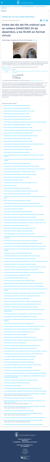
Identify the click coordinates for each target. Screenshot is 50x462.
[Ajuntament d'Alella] (25, 4)
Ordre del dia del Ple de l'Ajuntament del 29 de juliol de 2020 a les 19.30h (23, 413)
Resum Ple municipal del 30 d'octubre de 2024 (16, 225)
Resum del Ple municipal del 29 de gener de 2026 (17, 124)
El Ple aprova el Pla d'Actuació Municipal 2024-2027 (18, 253)
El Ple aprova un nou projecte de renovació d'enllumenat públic (21, 191)
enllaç (35, 40)
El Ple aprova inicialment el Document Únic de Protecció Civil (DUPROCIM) (24, 286)
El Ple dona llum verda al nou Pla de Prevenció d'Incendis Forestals (22, 203)
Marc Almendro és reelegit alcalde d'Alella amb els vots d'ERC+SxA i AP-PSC (24, 293)
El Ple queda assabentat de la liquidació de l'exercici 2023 (19, 233)
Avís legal (25, 450)
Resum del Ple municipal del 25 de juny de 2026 (16, 105)
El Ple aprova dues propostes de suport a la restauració (18, 398)
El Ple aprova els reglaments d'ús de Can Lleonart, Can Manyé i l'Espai (22, 301)
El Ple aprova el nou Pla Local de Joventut (15, 342)
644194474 (34, 442)
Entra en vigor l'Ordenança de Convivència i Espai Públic (19, 362)
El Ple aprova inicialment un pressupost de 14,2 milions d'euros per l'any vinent (25, 267)
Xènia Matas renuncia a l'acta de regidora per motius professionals (22, 329)
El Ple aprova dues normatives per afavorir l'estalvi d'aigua (19, 258)
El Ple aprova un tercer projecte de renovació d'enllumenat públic (21, 166)
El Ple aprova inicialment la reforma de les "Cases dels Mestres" (21, 380)
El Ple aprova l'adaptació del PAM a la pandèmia (17, 382)
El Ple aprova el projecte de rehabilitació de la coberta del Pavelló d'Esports (24, 220)
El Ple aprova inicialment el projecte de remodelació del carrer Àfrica (22, 304)
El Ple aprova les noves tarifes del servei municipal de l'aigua (20, 174)
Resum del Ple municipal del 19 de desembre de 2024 (18, 211)
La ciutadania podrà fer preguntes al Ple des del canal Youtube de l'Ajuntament (25, 391)
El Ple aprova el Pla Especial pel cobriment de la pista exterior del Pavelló (23, 206)
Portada (3, 6)
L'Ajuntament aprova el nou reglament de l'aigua (17, 275)
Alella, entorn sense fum (10, 185)
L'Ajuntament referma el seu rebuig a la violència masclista (20, 264)
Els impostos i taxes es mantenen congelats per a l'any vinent (20, 316)
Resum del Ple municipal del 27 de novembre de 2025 (18, 133)
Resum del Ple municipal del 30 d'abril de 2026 (16, 113)
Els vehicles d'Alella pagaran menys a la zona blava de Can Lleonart (22, 345)
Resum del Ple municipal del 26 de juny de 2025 (16, 152)
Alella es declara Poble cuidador (12, 385)
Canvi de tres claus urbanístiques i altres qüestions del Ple (19, 280)
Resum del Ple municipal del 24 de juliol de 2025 (17, 146)
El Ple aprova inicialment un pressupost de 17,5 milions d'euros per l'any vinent (25, 222)
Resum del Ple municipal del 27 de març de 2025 (17, 188)
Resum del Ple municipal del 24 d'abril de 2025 (16, 177)
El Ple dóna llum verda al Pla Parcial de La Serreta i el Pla (19, 331)
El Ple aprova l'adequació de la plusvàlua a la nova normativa (20, 348)
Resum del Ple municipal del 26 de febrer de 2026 (17, 119)
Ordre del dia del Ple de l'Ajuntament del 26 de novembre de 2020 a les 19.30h (25, 393)
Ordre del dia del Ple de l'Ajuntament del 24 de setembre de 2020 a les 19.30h (24, 406)
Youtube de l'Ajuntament (36, 80)
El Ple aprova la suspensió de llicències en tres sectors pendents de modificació (25, 373)
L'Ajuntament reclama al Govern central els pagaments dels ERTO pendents (24, 417)
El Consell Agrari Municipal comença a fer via (16, 278)
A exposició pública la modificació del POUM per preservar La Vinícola (22, 130)
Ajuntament (8, 6)
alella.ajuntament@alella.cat (24, 445)
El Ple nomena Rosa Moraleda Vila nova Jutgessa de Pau (19, 323)
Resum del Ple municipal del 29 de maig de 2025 (17, 163)
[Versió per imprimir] (46, 20)
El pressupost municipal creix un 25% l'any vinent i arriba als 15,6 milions (23, 353)
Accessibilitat (25, 452)
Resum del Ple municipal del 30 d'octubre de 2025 (17, 138)
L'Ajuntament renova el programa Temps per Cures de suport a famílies (23, 243)
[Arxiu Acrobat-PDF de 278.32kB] (6, 69)
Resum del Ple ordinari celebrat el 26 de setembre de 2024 (19, 228)
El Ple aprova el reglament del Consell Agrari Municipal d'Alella (21, 307)
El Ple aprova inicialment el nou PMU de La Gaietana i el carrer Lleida (22, 364)
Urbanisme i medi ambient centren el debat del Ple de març (20, 337)
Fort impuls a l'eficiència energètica (13, 209)
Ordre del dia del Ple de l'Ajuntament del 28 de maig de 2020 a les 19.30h (23, 424)
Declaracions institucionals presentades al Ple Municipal (19, 111)
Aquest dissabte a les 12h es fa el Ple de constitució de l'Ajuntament (22, 295)
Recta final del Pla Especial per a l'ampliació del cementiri (19, 171)
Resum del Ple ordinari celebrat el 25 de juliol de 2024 (18, 231)
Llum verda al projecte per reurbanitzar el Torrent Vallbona (20, 356)
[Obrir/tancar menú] (25, 11)
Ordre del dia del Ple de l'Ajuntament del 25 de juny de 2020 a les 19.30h (23, 420)
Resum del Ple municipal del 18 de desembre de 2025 (18, 127)
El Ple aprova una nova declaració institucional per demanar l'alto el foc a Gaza (25, 246)
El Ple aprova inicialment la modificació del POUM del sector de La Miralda (24, 214)
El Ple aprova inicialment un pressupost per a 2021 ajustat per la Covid (22, 388)
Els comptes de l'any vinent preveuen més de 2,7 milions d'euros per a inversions (25, 351)
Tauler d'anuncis (16, 6)
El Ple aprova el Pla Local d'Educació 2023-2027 (16, 298)
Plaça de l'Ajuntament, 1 (24, 439)
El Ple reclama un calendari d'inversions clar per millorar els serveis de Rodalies (25, 122)
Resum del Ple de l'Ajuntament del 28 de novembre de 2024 (20, 217)
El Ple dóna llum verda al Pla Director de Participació (18, 367)
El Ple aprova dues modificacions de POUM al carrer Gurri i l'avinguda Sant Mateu (26, 261)
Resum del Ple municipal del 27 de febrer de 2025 (17, 193)
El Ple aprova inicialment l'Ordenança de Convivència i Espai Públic (22, 370)
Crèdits (25, 449)
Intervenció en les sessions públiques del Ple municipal (18, 410)
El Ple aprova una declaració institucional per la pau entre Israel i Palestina (24, 272)
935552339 (17, 442)
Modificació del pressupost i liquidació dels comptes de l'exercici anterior (23, 283)
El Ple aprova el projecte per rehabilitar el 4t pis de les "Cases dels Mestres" (24, 144)
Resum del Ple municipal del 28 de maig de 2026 (17, 108)
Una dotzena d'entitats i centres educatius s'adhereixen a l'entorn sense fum (24, 169)
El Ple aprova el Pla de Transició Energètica (15, 334)
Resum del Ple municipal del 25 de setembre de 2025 (18, 141)
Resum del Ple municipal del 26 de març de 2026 (17, 116)
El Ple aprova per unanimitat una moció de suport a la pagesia (20, 240)
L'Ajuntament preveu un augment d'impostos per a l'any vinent (21, 269)
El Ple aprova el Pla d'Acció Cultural (13, 180)
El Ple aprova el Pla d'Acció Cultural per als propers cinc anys (20, 182)
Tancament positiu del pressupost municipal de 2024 (18, 149)
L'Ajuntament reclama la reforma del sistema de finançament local (22, 255)
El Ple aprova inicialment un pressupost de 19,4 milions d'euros (21, 135)
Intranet (25, 453)
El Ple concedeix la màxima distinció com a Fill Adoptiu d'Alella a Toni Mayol (24, 326)
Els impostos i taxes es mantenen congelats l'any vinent (19, 359)
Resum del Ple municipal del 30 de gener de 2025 (17, 200)
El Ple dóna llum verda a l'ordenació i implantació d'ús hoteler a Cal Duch (23, 340)
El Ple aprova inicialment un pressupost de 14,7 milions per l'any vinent (23, 313)
